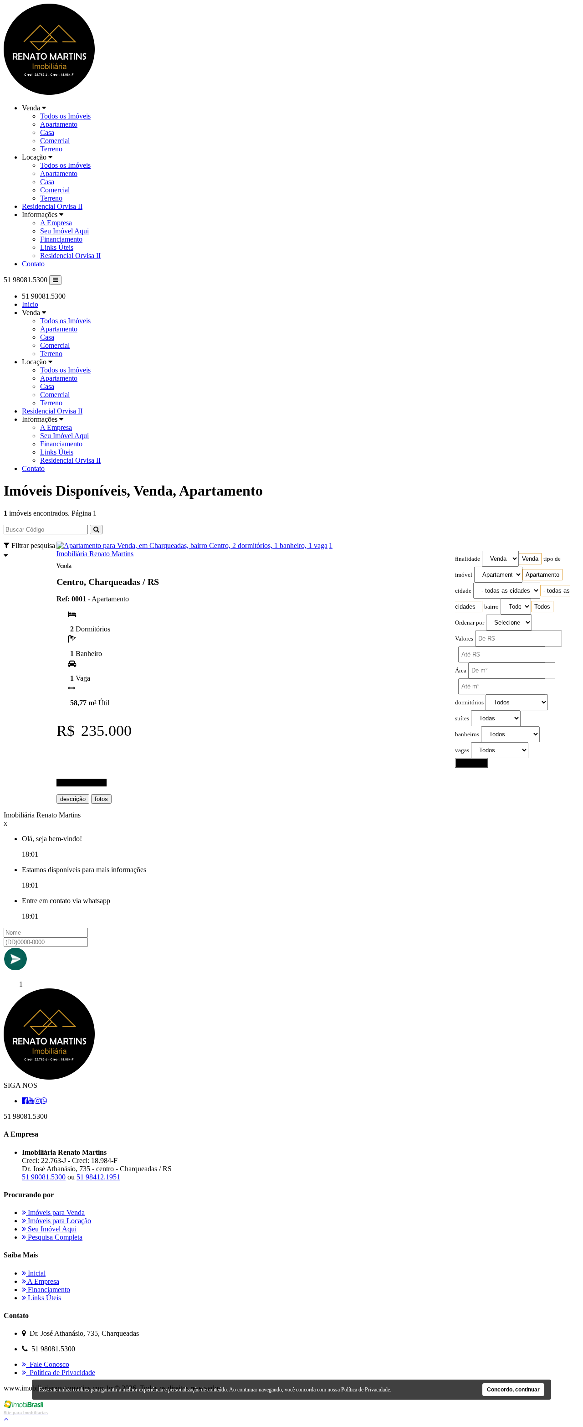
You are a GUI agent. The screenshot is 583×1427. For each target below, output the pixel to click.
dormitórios (469, 702)
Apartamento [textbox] (542, 574)
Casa (47, 132)
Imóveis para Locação (58, 1221)
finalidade (467, 559)
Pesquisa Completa (54, 1237)
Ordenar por (469, 623)
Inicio (30, 304)
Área (460, 670)
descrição (73, 799)
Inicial (36, 1273)
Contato (33, 264)
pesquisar (471, 763)
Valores (464, 639)
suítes (462, 718)
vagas (462, 750)
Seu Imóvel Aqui (64, 231)
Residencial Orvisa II (52, 206)
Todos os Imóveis (65, 116)
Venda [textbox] (530, 558)
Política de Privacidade (60, 1372)
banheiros (467, 734)
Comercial (55, 141)
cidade (463, 591)
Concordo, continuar (513, 1389)
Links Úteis (56, 247)
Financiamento (61, 239)
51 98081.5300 (44, 1177)
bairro (491, 607)
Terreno (51, 149)
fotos (101, 799)
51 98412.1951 (98, 1177)
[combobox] (530, 558)
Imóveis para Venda (55, 1212)
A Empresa (56, 223)
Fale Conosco (47, 1364)
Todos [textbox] (542, 606)
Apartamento (58, 124)
